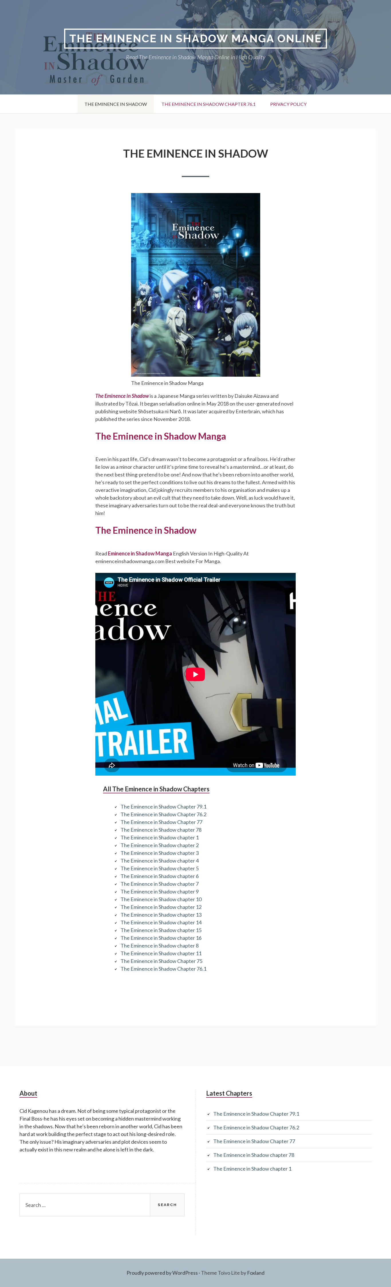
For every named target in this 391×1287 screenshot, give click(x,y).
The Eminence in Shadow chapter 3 (160, 853)
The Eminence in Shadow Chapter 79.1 (163, 806)
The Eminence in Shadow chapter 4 (160, 860)
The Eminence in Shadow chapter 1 (160, 837)
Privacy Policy (288, 104)
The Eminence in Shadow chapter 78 (161, 830)
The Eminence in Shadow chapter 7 (160, 884)
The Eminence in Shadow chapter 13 (161, 914)
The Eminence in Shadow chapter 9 (160, 891)
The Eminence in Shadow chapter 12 (161, 907)
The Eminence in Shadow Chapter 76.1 (208, 104)
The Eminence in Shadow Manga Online (195, 38)
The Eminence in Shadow (115, 104)
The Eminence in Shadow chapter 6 (160, 876)
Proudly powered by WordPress (162, 1273)
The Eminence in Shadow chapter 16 (161, 938)
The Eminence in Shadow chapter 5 (160, 868)
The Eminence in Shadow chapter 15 (161, 930)
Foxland (255, 1273)
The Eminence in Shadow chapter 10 (161, 899)
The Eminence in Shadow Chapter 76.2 (163, 814)
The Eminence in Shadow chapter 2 (160, 845)
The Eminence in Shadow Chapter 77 (161, 822)
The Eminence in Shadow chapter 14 (161, 922)
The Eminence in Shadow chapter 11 (161, 953)
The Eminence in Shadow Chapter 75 (161, 961)
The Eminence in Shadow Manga (160, 436)
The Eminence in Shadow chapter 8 (160, 945)
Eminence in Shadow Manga (140, 553)
